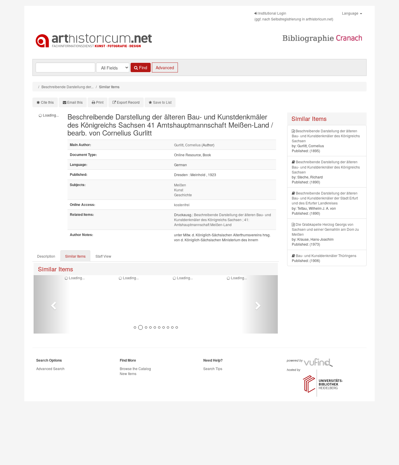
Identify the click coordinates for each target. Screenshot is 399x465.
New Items (128, 373)
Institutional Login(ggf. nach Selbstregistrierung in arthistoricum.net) (293, 16)
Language (350, 13)
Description (46, 256)
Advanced (165, 67)
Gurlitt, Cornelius (187, 144)
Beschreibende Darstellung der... (67, 86)
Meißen (180, 184)
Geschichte (183, 194)
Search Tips (212, 368)
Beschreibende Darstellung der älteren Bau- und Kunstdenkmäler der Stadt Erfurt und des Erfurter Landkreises (325, 197)
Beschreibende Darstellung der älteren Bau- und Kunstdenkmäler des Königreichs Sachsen (326, 135)
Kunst (178, 189)
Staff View (103, 256)
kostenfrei (182, 204)
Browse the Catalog (135, 368)
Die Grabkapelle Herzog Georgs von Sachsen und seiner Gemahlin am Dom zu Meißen (325, 229)
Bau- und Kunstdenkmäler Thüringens (326, 255)
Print (99, 102)
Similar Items (75, 256)
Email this (75, 102)
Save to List (162, 102)
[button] (52, 304)
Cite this (47, 102)
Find (142, 67)
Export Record (128, 102)
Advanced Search (50, 368)
